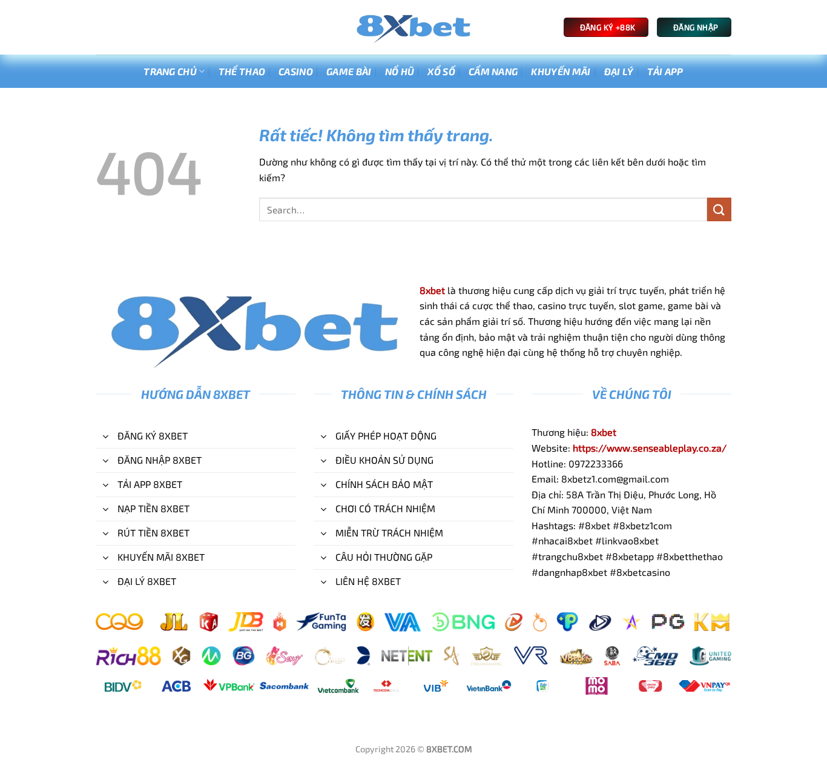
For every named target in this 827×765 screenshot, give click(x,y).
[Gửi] (719, 209)
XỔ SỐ (441, 71)
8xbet (432, 290)
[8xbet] (413, 27)
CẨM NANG (493, 71)
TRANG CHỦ (170, 71)
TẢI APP (665, 71)
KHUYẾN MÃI (560, 71)
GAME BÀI (349, 71)
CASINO (295, 71)
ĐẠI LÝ (619, 71)
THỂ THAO (242, 71)
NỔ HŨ (400, 71)
